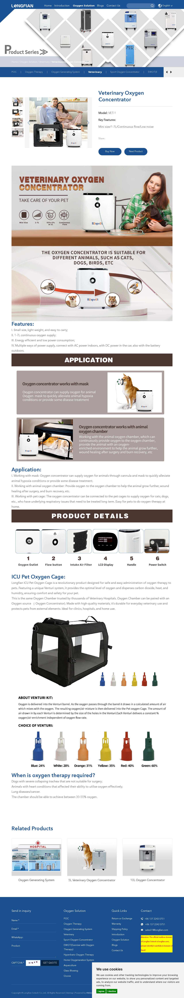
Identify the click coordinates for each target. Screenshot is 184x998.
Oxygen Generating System (65, 72)
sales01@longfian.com (156, 930)
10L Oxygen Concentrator (147, 850)
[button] (166, 72)
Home (48, 5)
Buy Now (110, 151)
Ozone (67, 976)
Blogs (100, 5)
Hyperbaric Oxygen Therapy (79, 955)
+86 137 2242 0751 (155, 924)
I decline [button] (112, 991)
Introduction (62, 5)
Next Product (136, 151)
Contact (146, 911)
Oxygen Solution (84, 5)
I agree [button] (101, 991)
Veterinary (44, 62)
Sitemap (69, 993)
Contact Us (113, 5)
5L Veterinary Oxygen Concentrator (92, 880)
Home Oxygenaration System (79, 960)
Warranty (116, 924)
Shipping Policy (120, 929)
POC (14, 72)
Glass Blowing (71, 971)
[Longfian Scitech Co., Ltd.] (22, 5)
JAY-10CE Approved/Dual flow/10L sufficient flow (147, 860)
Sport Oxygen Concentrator (124, 72)
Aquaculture (70, 965)
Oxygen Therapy (34, 72)
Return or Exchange (122, 919)
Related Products (32, 828)
